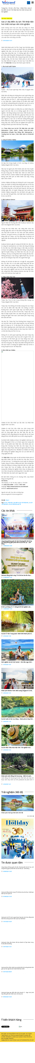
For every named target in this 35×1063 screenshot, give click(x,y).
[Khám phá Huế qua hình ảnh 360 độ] (17, 806)
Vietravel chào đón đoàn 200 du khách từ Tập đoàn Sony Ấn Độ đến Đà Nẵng (17, 943)
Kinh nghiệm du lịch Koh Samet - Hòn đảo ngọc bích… (17, 662)
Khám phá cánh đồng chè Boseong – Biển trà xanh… (16, 776)
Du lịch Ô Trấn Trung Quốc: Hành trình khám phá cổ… (16, 633)
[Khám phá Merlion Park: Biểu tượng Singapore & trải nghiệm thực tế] (17, 678)
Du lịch (5, 502)
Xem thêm (30, 816)
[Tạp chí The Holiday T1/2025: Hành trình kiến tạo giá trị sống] (17, 839)
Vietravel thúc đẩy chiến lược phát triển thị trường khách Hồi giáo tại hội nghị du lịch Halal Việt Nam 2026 (17, 968)
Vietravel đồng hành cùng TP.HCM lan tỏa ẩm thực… (16, 575)
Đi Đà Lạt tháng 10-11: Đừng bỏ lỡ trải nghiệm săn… (16, 607)
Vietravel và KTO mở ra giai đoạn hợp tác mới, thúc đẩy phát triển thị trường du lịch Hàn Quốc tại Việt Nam (17, 917)
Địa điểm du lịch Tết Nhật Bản (20, 502)
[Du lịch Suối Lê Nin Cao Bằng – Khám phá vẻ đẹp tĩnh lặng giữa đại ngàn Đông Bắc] (17, 706)
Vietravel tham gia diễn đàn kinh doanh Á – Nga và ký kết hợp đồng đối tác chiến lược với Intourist (17, 993)
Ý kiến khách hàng (11, 1019)
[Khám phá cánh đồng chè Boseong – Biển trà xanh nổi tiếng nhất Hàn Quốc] (17, 763)
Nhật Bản (9, 63)
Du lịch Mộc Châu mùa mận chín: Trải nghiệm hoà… (16, 747)
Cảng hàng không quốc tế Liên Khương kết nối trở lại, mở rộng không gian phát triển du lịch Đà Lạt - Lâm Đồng (16, 542)
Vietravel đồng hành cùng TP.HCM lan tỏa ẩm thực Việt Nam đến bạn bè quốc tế (17, 892)
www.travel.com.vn (12, 488)
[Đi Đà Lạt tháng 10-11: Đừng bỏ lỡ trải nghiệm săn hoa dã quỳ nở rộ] (17, 592)
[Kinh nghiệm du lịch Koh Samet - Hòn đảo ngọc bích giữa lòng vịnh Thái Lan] (17, 650)
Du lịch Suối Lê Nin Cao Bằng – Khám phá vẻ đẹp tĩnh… (17, 719)
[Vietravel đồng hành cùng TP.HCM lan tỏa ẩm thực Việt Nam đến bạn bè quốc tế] (17, 561)
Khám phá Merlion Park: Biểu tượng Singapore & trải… (17, 690)
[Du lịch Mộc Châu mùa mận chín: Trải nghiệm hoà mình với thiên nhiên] (17, 735)
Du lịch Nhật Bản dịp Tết (14, 504)
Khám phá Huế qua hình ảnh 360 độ (12, 813)
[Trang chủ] (8, 2)
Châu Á (7, 500)
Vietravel (9, 61)
